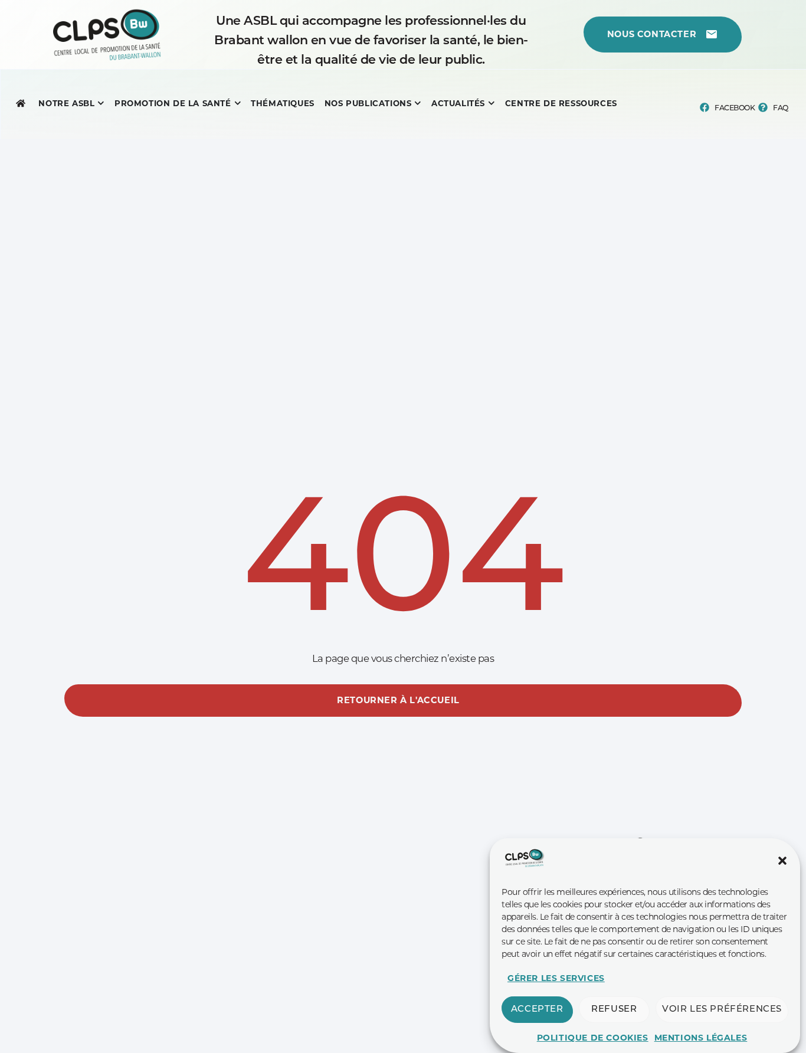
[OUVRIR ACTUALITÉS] (491, 103)
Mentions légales (701, 1037)
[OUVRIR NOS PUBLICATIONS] (417, 103)
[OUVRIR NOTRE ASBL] (100, 103)
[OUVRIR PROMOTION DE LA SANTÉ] (237, 103)
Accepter (537, 1009)
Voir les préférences (722, 1009)
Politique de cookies (592, 1037)
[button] (782, 861)
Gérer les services (556, 978)
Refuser (614, 1009)
